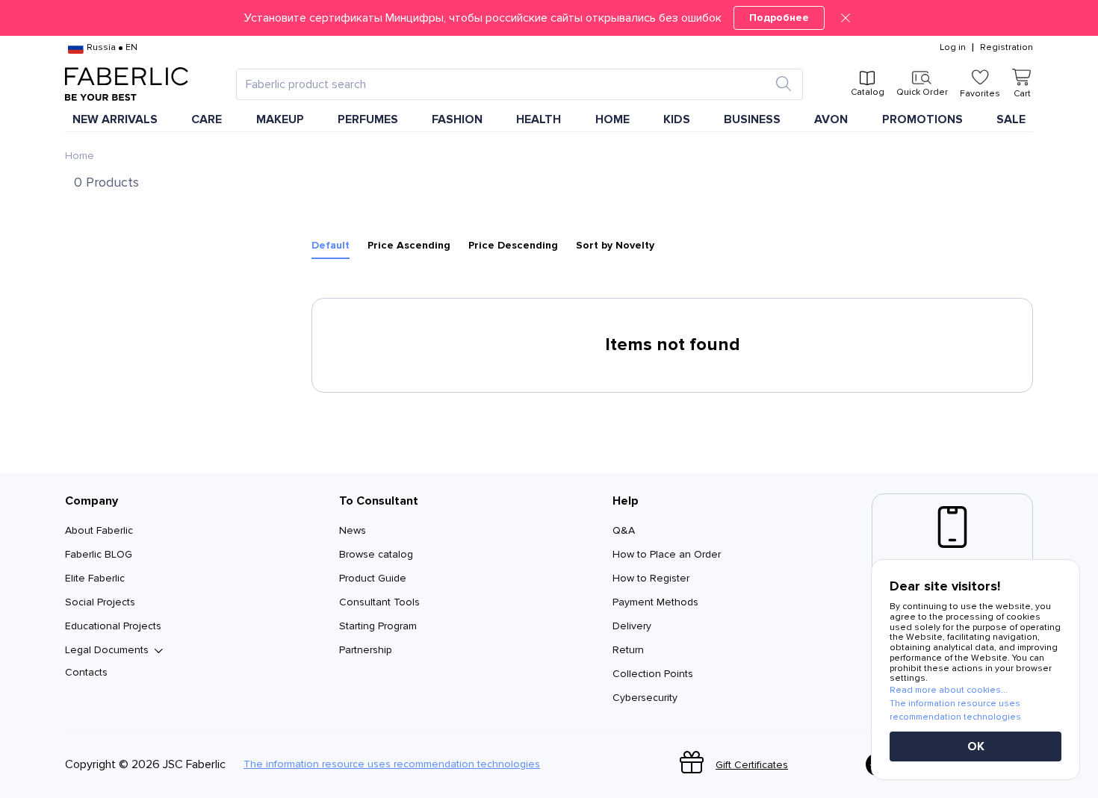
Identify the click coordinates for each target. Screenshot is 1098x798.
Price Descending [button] (513, 246)
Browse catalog (376, 554)
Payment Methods (655, 602)
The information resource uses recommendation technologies (392, 764)
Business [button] (752, 119)
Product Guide (372, 578)
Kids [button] (676, 119)
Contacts (86, 672)
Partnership (365, 649)
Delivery (631, 626)
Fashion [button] (457, 119)
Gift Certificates (752, 764)
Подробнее (779, 17)
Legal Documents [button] (107, 650)
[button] (549, 18)
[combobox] (506, 84)
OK (975, 746)
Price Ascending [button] (408, 246)
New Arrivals (115, 119)
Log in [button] (953, 48)
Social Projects (100, 602)
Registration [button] (1006, 48)
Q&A (623, 530)
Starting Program (378, 626)
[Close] (845, 18)
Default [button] (330, 246)
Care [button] (206, 119)
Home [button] (612, 119)
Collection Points (652, 673)
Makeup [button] (280, 119)
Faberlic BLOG (98, 554)
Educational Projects (113, 626)
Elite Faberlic (95, 578)
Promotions (922, 119)
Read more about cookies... (949, 690)
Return (628, 649)
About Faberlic (99, 530)
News (352, 530)
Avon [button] (831, 119)
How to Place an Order (666, 554)
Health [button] (538, 119)
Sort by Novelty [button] (615, 246)
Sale (1011, 119)
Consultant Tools (379, 602)
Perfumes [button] (368, 119)
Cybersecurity (644, 697)
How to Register (650, 578)
